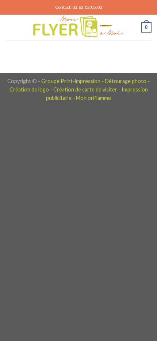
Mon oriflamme (93, 98)
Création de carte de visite (84, 89)
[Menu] (9, 27)
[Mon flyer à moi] (78, 27)
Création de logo (29, 89)
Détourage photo (125, 81)
